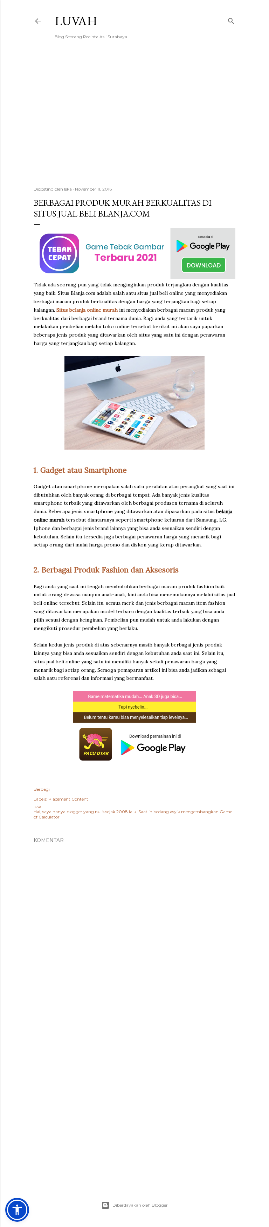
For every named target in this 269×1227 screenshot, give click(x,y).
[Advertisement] (134, 120)
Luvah (76, 21)
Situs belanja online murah (87, 310)
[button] (17, 1210)
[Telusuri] (231, 19)
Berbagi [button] (42, 789)
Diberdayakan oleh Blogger (140, 1205)
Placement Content (68, 799)
